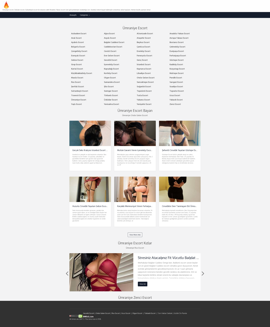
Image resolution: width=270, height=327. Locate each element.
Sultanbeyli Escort (79, 91)
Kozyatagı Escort (177, 68)
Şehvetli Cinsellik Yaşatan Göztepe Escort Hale (183, 150)
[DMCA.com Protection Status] (86, 316)
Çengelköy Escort (79, 51)
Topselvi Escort (177, 91)
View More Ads (135, 235)
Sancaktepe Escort (145, 82)
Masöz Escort (77, 77)
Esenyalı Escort (78, 55)
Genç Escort (142, 60)
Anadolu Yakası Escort (180, 33)
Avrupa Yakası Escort (179, 38)
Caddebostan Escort (113, 46)
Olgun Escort (110, 77)
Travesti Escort (78, 95)
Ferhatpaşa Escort (178, 55)
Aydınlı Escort (77, 42)
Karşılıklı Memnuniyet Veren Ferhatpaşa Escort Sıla (140, 206)
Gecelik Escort (110, 60)
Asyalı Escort (110, 38)
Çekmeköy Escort (177, 46)
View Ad (143, 284)
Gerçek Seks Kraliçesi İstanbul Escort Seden (92, 150)
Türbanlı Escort (111, 95)
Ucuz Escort (175, 95)
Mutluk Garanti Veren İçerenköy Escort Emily (137, 150)
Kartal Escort (77, 68)
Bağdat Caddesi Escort (114, 42)
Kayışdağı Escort (111, 68)
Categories (84, 15)
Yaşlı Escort (76, 104)
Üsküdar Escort (111, 99)
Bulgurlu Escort (78, 46)
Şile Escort (109, 86)
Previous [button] (67, 273)
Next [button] (203, 273)
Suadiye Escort (176, 86)
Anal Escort (76, 38)
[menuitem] (73, 15)
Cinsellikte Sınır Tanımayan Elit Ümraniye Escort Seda (186, 206)
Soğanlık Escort (144, 86)
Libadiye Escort (144, 73)
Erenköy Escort (143, 51)
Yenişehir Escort (144, 104)
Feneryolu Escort (144, 55)
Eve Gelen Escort (112, 55)
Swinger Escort (111, 91)
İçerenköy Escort (111, 64)
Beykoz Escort (143, 42)
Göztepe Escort (177, 60)
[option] (135, 272)
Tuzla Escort (142, 95)
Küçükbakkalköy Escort (81, 73)
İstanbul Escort (144, 64)
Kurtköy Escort (110, 73)
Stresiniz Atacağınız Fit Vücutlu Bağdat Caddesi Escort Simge (183, 258)
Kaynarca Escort (144, 68)
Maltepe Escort (177, 73)
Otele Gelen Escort (146, 77)
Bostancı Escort (177, 42)
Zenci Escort (175, 104)
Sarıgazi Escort (176, 82)
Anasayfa (73, 15)
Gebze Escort (77, 60)
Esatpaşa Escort (177, 51)
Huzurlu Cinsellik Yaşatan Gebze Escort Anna (92, 206)
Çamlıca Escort (143, 46)
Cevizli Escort (110, 51)
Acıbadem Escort (78, 33)
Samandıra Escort (112, 82)
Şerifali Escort (77, 86)
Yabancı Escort (143, 99)
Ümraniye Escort (78, 99)
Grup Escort (76, 64)
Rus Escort (76, 82)
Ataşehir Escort (144, 38)
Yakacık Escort (176, 99)
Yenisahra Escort (111, 104)
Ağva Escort (109, 33)
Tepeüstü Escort (144, 91)
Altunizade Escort (145, 33)
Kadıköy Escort (176, 64)
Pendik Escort (176, 77)
